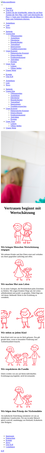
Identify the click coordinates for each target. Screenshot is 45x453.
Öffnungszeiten (16, 36)
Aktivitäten (15, 60)
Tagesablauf (15, 44)
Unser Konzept (11, 51)
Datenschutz (10, 438)
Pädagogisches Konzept (20, 53)
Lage (8, 25)
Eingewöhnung (16, 55)
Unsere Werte (11, 70)
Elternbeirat (15, 40)
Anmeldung (10, 23)
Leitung (13, 66)
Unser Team (10, 64)
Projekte (14, 62)
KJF (2, 451)
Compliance (10, 447)
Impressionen (16, 47)
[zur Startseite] (8, 2)
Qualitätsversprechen (18, 49)
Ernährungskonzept (18, 57)
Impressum (10, 436)
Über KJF (9, 10)
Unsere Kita (10, 34)
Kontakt (9, 8)
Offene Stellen (16, 68)
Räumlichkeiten (16, 42)
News (8, 27)
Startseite (9, 31)
